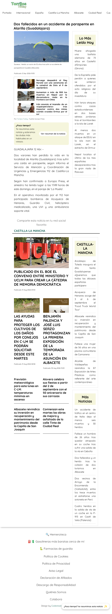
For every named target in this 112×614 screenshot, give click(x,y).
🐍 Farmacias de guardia (56, 548)
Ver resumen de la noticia (53, 133)
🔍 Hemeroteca (56, 534)
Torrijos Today (22, 119)
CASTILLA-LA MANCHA (29, 231)
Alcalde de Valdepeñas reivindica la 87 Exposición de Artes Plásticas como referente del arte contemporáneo (85, 371)
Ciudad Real (95, 12)
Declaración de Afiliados (56, 577)
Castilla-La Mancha (58, 12)
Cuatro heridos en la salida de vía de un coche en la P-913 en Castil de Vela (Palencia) (85, 513)
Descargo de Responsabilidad (56, 585)
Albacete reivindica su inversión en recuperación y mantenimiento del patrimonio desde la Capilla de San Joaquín (85, 327)
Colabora (56, 599)
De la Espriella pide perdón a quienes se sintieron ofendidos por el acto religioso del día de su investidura (85, 85)
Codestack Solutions (61, 605)
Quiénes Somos (56, 592)
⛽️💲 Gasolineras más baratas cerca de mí (56, 541)
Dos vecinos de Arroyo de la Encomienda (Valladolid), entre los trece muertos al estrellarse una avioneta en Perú (85, 489)
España (39, 12)
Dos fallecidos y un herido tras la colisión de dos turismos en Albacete (85, 464)
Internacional (23, 12)
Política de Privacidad (56, 563)
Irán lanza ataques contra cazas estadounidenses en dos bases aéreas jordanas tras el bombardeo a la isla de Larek (85, 113)
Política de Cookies (56, 556)
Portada (6, 12)
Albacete (79, 12)
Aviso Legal (56, 570)
